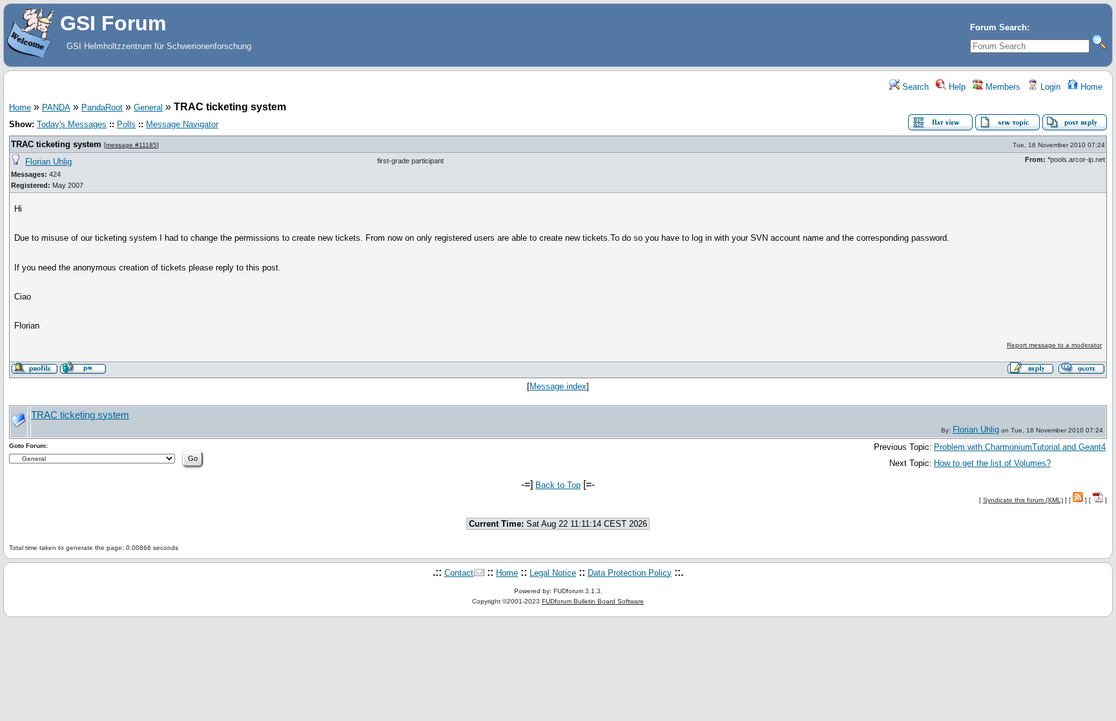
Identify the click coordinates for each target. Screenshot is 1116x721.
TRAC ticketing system (56, 144)
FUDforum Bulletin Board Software (593, 601)
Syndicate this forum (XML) (1023, 499)
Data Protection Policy (630, 573)
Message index (558, 386)
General (148, 107)
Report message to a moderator (1054, 345)
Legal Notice (553, 573)
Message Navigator (182, 124)
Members (1001, 87)
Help (956, 87)
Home (1090, 87)
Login (1049, 87)
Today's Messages (72, 124)
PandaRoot (102, 107)
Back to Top (558, 485)
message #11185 (131, 144)
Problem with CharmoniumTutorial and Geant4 (1020, 447)
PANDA (56, 107)
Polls (126, 124)
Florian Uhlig (48, 162)
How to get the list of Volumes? (992, 463)
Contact (458, 573)
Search (914, 87)
